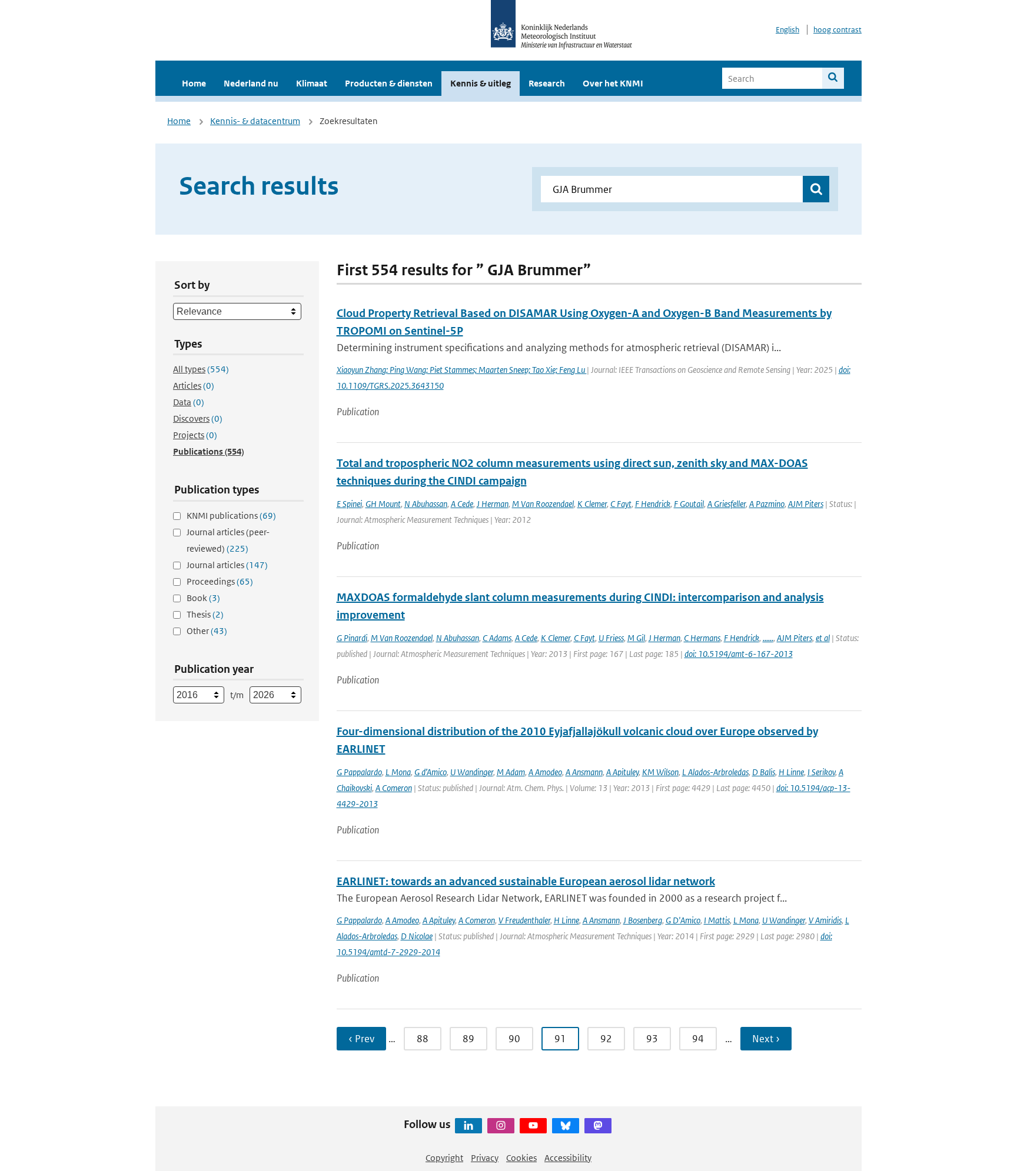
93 (652, 1038)
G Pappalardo (359, 772)
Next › (766, 1038)
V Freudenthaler (524, 920)
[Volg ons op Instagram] (501, 1126)
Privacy (484, 1157)
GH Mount (383, 503)
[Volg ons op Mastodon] (598, 1126)
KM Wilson (660, 772)
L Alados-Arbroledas (715, 772)
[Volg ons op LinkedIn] (468, 1126)
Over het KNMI (613, 83)
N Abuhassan (425, 503)
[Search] (833, 78)
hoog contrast (837, 30)
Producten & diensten (389, 83)
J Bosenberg (642, 920)
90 (514, 1038)
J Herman (492, 503)
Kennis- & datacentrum (255, 120)
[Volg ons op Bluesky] (565, 1126)
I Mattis (717, 920)
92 (606, 1038)
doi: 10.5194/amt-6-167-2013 (738, 653)
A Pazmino (767, 503)
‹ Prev (361, 1038)
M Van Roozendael (543, 503)
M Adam (511, 772)
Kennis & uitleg (480, 83)
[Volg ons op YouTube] (533, 1126)
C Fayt (621, 503)
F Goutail (689, 503)
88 (422, 1038)
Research (547, 83)
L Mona (398, 772)
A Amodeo (545, 772)
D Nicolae (417, 936)
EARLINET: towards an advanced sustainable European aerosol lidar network (526, 881)
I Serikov (821, 772)
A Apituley (622, 772)
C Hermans (702, 637)
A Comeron (393, 787)
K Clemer (592, 503)
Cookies (521, 1157)
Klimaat (311, 83)
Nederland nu (251, 83)
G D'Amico (683, 920)
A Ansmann (584, 772)
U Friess (611, 637)
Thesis (205, 614)
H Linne (791, 772)
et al (823, 637)
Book (203, 597)
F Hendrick (652, 503)
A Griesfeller (726, 503)
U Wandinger (471, 772)
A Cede (462, 503)
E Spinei (349, 503)
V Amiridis (825, 920)
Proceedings (220, 581)
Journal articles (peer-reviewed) (228, 540)
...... (768, 637)
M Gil (636, 637)
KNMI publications (231, 515)
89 (468, 1038)
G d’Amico (430, 772)
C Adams (497, 637)
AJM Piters (805, 503)
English (787, 30)
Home (194, 83)
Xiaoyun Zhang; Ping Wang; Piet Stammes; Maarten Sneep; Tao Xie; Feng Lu (462, 369)
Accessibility (567, 1157)
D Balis (763, 772)
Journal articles (227, 565)
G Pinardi (352, 637)
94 (698, 1038)
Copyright (444, 1157)
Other (207, 630)
